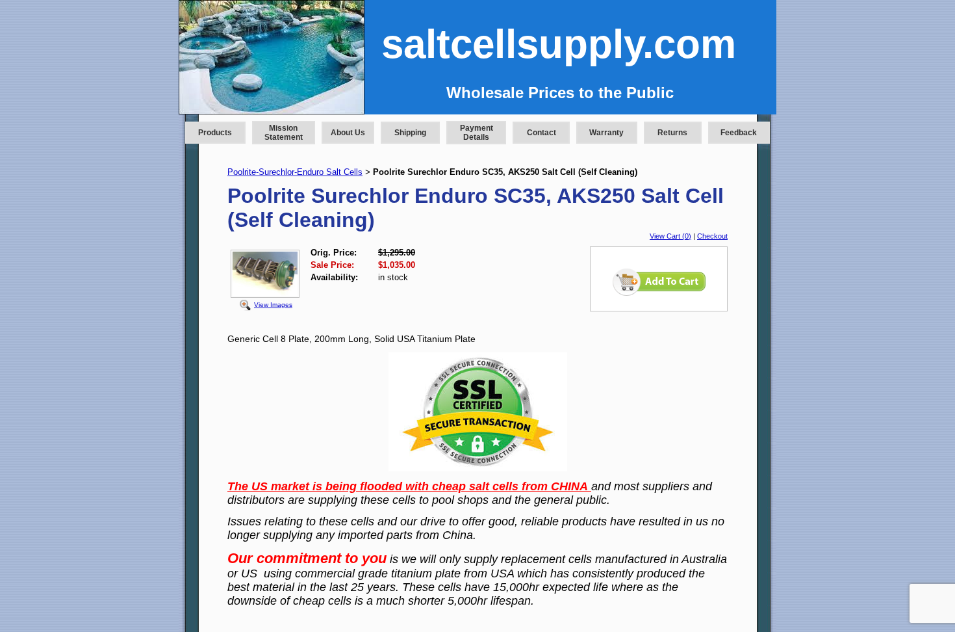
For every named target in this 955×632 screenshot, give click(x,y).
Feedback (738, 132)
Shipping (410, 132)
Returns (672, 132)
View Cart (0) (670, 236)
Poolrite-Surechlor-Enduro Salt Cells (295, 172)
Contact (541, 132)
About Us (348, 132)
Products (215, 132)
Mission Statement (283, 133)
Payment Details (476, 133)
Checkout (712, 236)
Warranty (606, 132)
